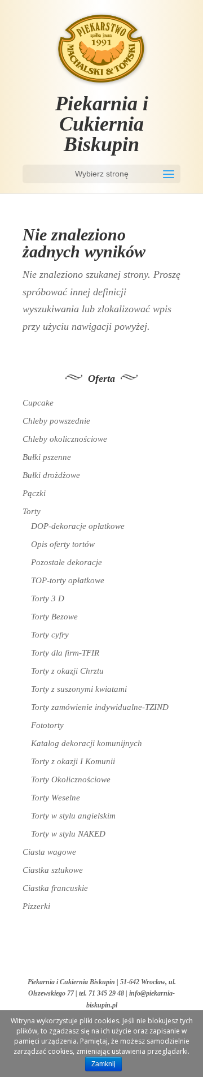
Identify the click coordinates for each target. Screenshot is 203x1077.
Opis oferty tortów (63, 544)
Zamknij (103, 1064)
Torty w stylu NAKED (68, 833)
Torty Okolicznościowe (71, 779)
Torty (32, 511)
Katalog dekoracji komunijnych (86, 743)
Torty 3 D (47, 598)
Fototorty (47, 725)
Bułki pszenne (47, 457)
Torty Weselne (55, 797)
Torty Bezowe (54, 616)
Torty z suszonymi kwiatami (79, 688)
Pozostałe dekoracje (66, 562)
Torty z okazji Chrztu (67, 670)
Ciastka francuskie (55, 888)
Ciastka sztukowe (53, 869)
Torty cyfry (50, 634)
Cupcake (38, 402)
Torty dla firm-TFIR (65, 652)
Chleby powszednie (56, 420)
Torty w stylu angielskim (73, 815)
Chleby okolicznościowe (65, 438)
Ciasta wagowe (49, 851)
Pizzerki (36, 906)
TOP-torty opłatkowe (67, 580)
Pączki (34, 493)
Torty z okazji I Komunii (73, 761)
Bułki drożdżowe (51, 475)
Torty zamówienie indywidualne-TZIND (100, 707)
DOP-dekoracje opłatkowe (78, 526)
